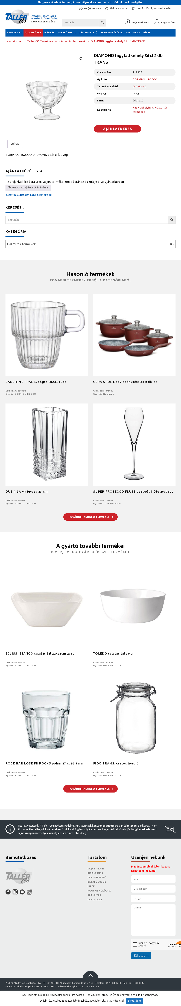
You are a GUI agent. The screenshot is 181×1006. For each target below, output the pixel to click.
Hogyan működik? (99, 891)
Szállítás (94, 895)
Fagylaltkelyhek (143, 107)
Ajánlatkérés (117, 129)
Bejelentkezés (140, 22)
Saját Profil (95, 869)
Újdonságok (33, 33)
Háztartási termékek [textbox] (89, 244)
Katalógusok (67, 33)
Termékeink (14, 33)
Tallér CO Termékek (40, 41)
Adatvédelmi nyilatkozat (71, 987)
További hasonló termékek (89, 517)
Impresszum (92, 987)
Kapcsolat (133, 33)
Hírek (146, 33)
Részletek (118, 1001)
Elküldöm (141, 956)
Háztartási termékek (72, 41)
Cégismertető (88, 33)
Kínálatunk (95, 873)
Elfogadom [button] (134, 1001)
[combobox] (90, 244)
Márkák (49, 33)
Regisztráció (168, 22)
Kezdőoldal (14, 41)
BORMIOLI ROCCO (145, 79)
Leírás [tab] (14, 143)
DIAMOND (140, 86)
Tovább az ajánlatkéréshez (28, 187)
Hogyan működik (111, 33)
